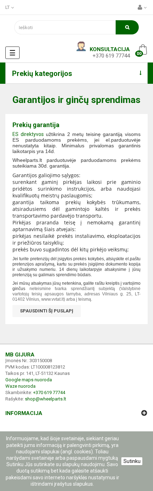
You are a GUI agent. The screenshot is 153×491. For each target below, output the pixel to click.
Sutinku (132, 461)
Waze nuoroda (20, 386)
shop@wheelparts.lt (45, 399)
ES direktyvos (28, 134)
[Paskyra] (143, 7)
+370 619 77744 (111, 56)
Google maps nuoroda (28, 379)
